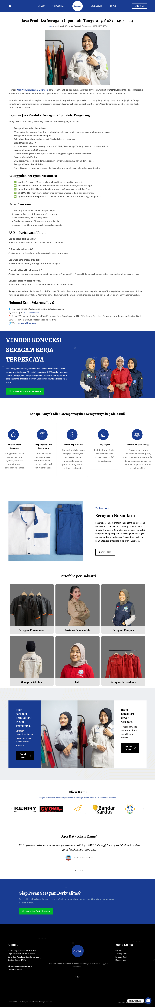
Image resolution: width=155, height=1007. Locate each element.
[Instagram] (10, 6)
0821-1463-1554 (31, 312)
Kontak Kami (120, 960)
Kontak (113, 6)
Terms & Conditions (126, 1002)
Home (50, 26)
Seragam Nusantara (26, 323)
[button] (11, 809)
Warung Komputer (45, 1002)
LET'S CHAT (140, 6)
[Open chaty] (148, 1000)
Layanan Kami (96, 6)
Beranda (41, 6)
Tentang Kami (58, 6)
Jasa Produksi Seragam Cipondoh (32, 89)
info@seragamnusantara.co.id (20, 966)
